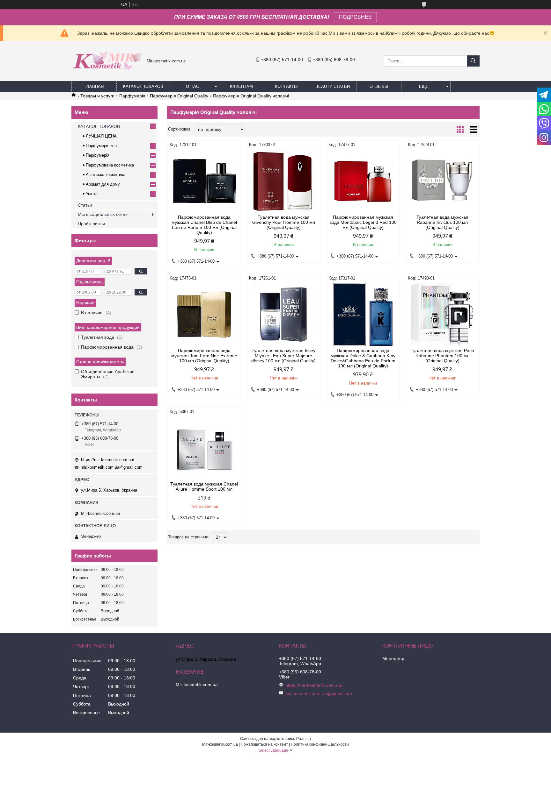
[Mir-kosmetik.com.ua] (107, 73)
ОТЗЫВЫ (379, 86)
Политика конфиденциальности (320, 744)
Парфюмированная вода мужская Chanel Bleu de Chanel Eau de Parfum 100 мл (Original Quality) (204, 225)
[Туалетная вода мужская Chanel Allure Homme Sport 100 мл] (204, 448)
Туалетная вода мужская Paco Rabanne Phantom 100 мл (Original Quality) (442, 355)
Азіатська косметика (105, 174)
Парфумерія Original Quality (179, 95)
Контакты (286, 86)
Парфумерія (132, 95)
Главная (94, 86)
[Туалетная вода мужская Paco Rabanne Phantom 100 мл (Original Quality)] (442, 314)
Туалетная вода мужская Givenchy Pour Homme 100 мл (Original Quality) (283, 222)
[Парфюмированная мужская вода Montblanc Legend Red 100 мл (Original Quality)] (363, 181)
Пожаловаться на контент (264, 744)
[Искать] (473, 61)
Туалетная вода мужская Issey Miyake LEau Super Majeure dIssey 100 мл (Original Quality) (283, 355)
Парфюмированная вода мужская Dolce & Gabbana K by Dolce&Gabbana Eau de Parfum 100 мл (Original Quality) (363, 358)
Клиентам (241, 86)
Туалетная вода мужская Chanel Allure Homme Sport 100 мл (204, 486)
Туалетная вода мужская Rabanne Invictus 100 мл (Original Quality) (442, 222)
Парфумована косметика (110, 165)
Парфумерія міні (102, 145)
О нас (192, 86)
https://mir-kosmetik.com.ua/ (107, 459)
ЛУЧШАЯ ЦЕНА (101, 136)
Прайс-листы (91, 223)
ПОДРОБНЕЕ (355, 17)
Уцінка (92, 193)
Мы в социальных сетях (103, 214)
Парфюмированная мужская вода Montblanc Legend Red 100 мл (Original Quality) (363, 222)
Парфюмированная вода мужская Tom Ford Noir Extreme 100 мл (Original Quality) (204, 355)
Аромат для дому (103, 184)
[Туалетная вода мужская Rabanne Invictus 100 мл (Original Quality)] (442, 181)
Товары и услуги (97, 95)
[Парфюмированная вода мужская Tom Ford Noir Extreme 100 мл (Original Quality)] (204, 314)
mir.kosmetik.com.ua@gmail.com (112, 467)
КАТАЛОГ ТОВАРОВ (143, 86)
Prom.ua (303, 738)
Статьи (85, 205)
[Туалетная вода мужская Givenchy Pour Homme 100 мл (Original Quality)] (283, 181)
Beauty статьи (332, 86)
